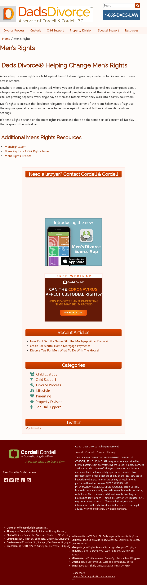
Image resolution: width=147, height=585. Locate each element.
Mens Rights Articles (18, 156)
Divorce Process (13, 30)
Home (6, 38)
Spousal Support (108, 30)
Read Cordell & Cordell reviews (19, 472)
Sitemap (110, 452)
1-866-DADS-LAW (121, 15)
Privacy (100, 452)
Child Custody (46, 374)
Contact (89, 452)
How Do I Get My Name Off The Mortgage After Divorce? (69, 341)
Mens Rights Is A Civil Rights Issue (27, 151)
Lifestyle (43, 390)
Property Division (81, 30)
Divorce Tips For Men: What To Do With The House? (65, 350)
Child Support (55, 30)
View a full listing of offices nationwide (94, 576)
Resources (131, 30)
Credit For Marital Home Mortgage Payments (60, 346)
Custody (35, 30)
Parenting (43, 396)
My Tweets (33, 428)
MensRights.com (15, 146)
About (79, 452)
